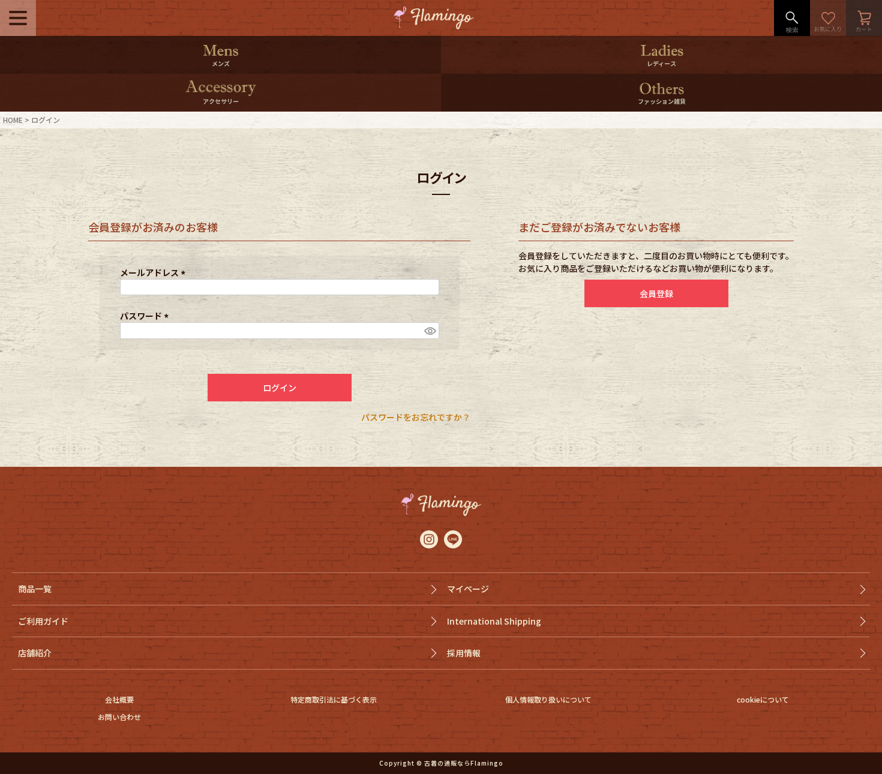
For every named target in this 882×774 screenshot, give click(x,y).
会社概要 (119, 699)
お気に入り (828, 18)
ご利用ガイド (43, 621)
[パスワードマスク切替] (429, 330)
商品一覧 (35, 589)
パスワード (146, 316)
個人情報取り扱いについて (548, 699)
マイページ (468, 589)
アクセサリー (221, 101)
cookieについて (763, 699)
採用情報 (464, 653)
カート (864, 18)
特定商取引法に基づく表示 (333, 699)
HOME (13, 120)
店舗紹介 (35, 653)
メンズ (221, 63)
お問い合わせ (119, 717)
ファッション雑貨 (662, 101)
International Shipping (494, 621)
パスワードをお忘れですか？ (415, 417)
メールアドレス (154, 272)
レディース (661, 63)
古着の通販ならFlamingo (463, 762)
